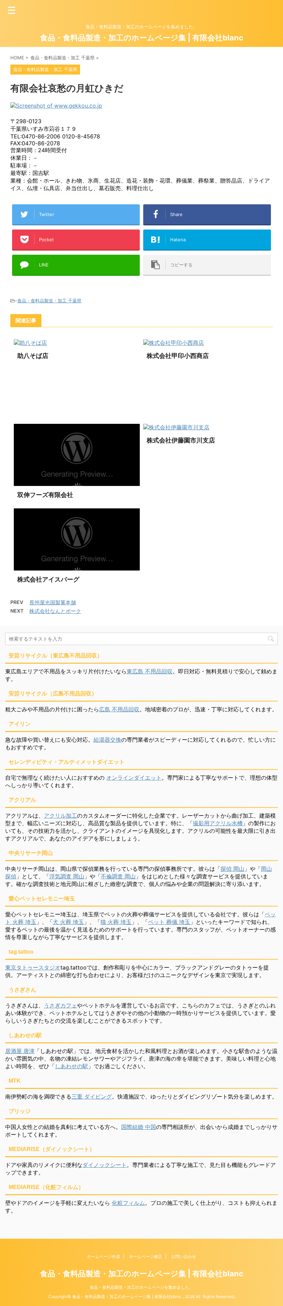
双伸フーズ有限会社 (45, 494)
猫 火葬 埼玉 (115, 921)
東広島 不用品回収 (150, 671)
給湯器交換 (107, 739)
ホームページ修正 (145, 1256)
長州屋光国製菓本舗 (52, 602)
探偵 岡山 (232, 868)
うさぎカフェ (60, 1005)
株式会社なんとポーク (55, 611)
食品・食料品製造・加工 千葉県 (49, 300)
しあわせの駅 (71, 1066)
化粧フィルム (128, 1202)
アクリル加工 (60, 815)
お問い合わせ (183, 1256)
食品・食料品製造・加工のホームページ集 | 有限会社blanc (141, 37)
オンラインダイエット (134, 777)
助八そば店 (32, 355)
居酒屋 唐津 (20, 1050)
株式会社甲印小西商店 (178, 355)
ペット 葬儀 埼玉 (169, 921)
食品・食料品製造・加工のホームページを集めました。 (141, 1287)
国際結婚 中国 (138, 1126)
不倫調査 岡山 (118, 876)
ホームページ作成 (103, 1256)
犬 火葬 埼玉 (68, 921)
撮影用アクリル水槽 (218, 823)
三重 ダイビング (91, 1096)
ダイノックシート (104, 1164)
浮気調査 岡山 (66, 876)
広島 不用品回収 (119, 709)
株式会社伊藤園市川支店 (181, 440)
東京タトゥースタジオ (32, 967)
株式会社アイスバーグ (48, 579)
